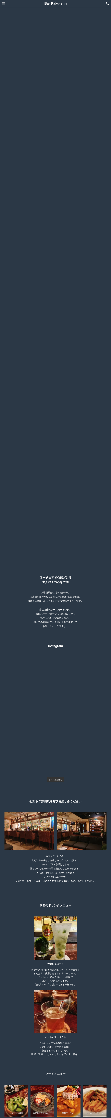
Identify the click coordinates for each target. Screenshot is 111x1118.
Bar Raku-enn (55, 3)
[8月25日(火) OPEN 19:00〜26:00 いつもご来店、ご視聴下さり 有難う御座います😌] (29, 702)
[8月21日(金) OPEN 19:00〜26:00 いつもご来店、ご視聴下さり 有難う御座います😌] (81, 732)
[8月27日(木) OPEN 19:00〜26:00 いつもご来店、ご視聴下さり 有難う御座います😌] (29, 673)
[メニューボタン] (3, 3)
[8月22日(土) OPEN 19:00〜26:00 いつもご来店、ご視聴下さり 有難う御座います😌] (29, 732)
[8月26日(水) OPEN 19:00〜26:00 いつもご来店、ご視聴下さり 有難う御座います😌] (81, 673)
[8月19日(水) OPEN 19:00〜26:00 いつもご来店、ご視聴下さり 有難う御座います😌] (81, 761)
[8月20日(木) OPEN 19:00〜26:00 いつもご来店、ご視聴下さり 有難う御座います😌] (29, 761)
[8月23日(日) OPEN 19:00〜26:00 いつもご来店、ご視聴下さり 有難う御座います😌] (81, 702)
